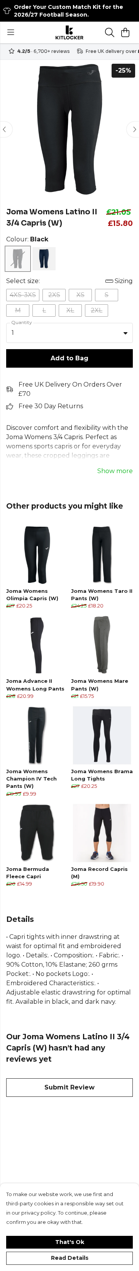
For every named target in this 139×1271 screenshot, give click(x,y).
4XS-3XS (23, 295)
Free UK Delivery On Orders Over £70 (70, 389)
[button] (125, 333)
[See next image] (133, 129)
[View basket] (125, 32)
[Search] (109, 32)
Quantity (21, 322)
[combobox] (69, 333)
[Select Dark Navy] (44, 258)
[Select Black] (17, 258)
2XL (96, 310)
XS (80, 295)
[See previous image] (6, 129)
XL (70, 310)
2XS (54, 295)
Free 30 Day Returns (51, 406)
